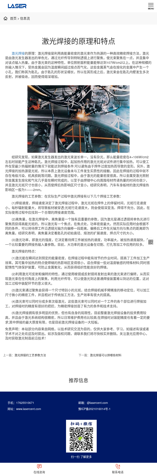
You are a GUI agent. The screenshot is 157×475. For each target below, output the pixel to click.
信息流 (25, 18)
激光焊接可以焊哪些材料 (105, 355)
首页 (13, 18)
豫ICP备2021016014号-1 (94, 409)
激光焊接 (18, 53)
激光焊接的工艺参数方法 (30, 355)
